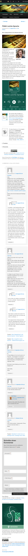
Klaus (8, 350)
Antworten (10, 198)
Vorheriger (5, 21)
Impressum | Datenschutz (14, 17)
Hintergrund (4, 17)
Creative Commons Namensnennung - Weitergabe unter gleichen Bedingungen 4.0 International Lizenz (13, 545)
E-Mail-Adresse (8, 478)
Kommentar (7, 453)
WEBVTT (22, 139)
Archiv (21, 14)
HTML (18, 139)
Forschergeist (5, 14)
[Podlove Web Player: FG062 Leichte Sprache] (14, 95)
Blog (11, 14)
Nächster (23, 21)
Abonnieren (16, 14)
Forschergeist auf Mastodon (8, 551)
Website (6, 485)
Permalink (22, 158)
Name (7, 471)
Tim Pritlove (14, 157)
